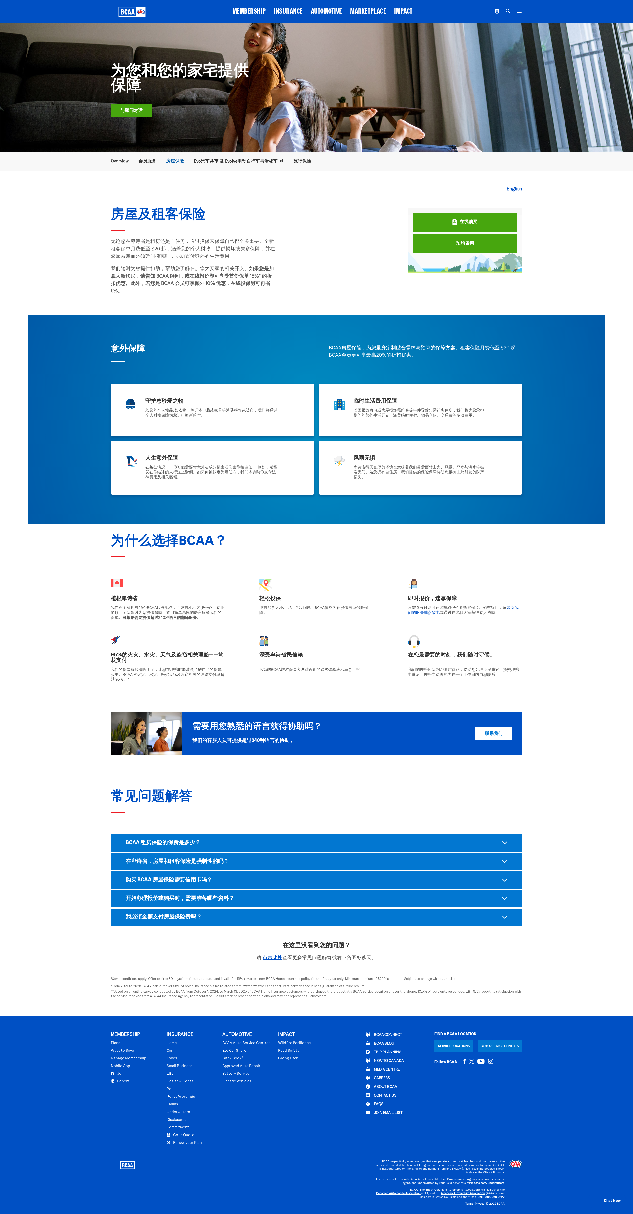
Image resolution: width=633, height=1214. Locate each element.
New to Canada (388, 1061)
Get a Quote (183, 1135)
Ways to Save (122, 1050)
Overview (120, 161)
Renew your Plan (187, 1142)
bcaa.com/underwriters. (489, 1183)
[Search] (508, 12)
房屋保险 (175, 161)
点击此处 (272, 958)
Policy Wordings (181, 1096)
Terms (469, 1204)
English (514, 189)
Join (120, 1073)
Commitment (178, 1127)
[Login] (497, 12)
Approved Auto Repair (241, 1066)
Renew (122, 1081)
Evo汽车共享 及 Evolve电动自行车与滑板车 (236, 161)
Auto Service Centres (500, 1046)
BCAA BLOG (383, 1043)
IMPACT (403, 11)
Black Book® (232, 1058)
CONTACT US (385, 1095)
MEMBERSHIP (249, 11)
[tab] (316, 843)
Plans (115, 1043)
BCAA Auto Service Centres (246, 1043)
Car (170, 1050)
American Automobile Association (463, 1193)
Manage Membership (128, 1058)
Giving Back (288, 1058)
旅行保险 (302, 161)
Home (172, 1043)
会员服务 (147, 161)
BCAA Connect (387, 1035)
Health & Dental (180, 1081)
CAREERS (381, 1078)
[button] (607, 1201)
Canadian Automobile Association (398, 1193)
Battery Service (236, 1073)
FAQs (378, 1104)
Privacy (479, 1204)
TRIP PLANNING (387, 1052)
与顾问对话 (131, 111)
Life (170, 1073)
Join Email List (388, 1113)
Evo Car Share (234, 1050)
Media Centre (386, 1069)
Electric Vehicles (236, 1081)
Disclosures (176, 1119)
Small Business (179, 1066)
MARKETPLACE (368, 11)
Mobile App (120, 1066)
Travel (172, 1058)
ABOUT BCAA (385, 1087)
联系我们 (494, 734)
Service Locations (454, 1046)
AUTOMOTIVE (326, 11)
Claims (172, 1104)
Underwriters (178, 1112)
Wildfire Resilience (294, 1043)
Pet (170, 1089)
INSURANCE (288, 11)
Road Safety (288, 1050)
